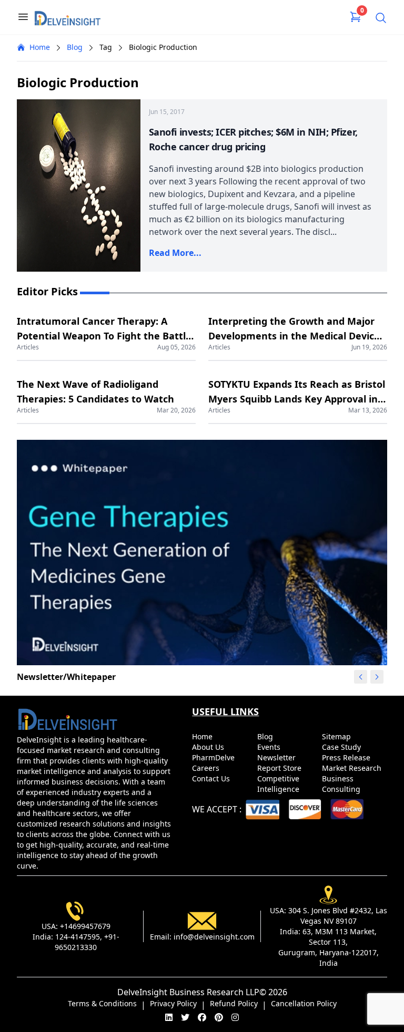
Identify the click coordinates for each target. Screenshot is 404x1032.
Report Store (280, 768)
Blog (75, 47)
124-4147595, (78, 937)
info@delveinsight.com (214, 937)
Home (39, 47)
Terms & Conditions (102, 1003)
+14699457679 (85, 926)
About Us (209, 747)
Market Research (352, 768)
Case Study (342, 747)
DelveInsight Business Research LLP (188, 992)
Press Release (347, 757)
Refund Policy (234, 1003)
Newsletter (277, 757)
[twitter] (185, 1017)
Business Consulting (342, 783)
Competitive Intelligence (279, 783)
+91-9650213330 (87, 942)
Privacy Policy (173, 1003)
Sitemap (337, 736)
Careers (206, 768)
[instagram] (235, 1017)
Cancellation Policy (304, 1003)
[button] (376, 676)
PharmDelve (214, 757)
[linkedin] (169, 1017)
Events (269, 747)
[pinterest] (218, 1017)
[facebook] (202, 1017)
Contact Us (212, 778)
